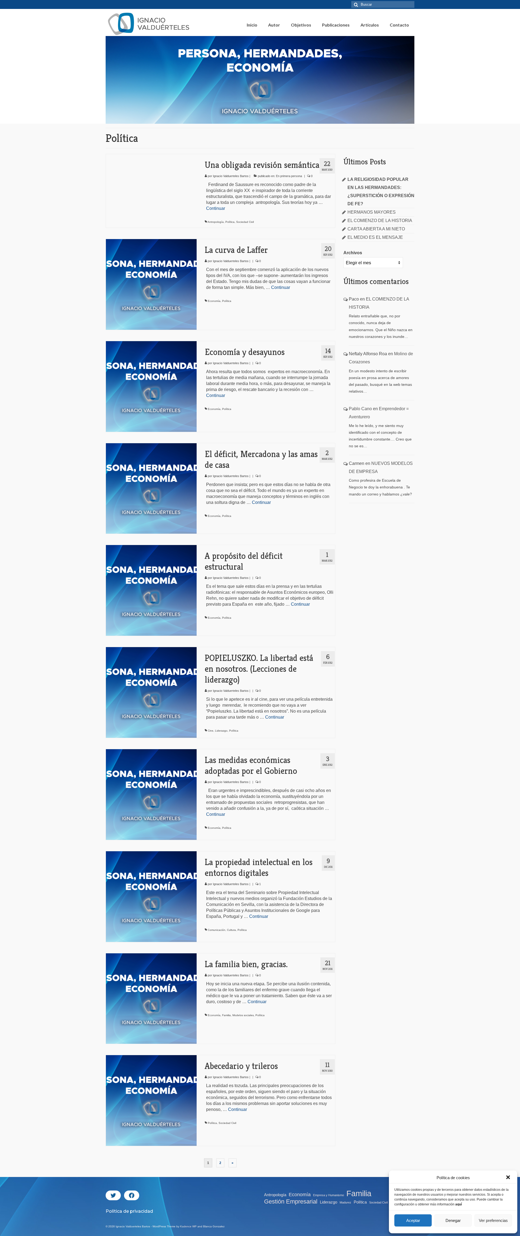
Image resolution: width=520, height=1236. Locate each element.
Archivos (352, 252)
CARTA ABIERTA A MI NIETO (376, 229)
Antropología (215, 221)
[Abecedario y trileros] (151, 1100)
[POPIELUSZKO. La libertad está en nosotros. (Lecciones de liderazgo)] (151, 692)
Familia (226, 1015)
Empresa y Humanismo (328, 1195)
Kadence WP (188, 1226)
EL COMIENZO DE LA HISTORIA (379, 220)
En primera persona (289, 176)
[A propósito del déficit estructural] (151, 590)
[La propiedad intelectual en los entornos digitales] (151, 896)
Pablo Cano (360, 408)
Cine (210, 730)
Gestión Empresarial (290, 1202)
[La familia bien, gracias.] (151, 998)
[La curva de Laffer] (151, 284)
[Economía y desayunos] (151, 386)
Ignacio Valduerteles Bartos (231, 176)
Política (230, 221)
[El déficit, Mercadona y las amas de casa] (151, 488)
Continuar (215, 208)
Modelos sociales (243, 1015)
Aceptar (413, 1220)
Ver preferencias (493, 1220)
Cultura (231, 929)
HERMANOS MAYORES (371, 212)
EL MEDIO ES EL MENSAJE (375, 237)
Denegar (453, 1220)
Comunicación (216, 929)
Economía (214, 300)
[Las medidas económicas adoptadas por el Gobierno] (151, 794)
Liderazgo (221, 730)
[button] (508, 1178)
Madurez (345, 1202)
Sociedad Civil (245, 221)
